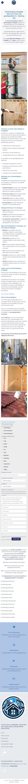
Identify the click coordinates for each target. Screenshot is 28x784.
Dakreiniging (4, 738)
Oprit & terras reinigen (7, 746)
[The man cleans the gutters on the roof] (14, 404)
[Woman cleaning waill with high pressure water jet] (14, 113)
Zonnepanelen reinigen (7, 744)
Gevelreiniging (4, 741)
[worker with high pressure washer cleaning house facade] (14, 86)
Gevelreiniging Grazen (6, 597)
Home (2, 733)
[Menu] (2, 2)
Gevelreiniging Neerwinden (8, 614)
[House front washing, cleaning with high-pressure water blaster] (14, 378)
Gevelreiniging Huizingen (7, 591)
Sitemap (17, 782)
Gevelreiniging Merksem (7, 587)
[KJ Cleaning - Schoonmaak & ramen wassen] (14, 2)
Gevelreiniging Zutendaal (7, 607)
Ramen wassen (5, 735)
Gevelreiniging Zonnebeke (8, 617)
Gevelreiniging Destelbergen (8, 601)
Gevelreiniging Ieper (6, 584)
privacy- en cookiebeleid (6, 539)
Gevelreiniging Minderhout (8, 581)
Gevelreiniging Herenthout (8, 604)
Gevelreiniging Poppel (6, 610)
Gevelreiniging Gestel (6, 594)
